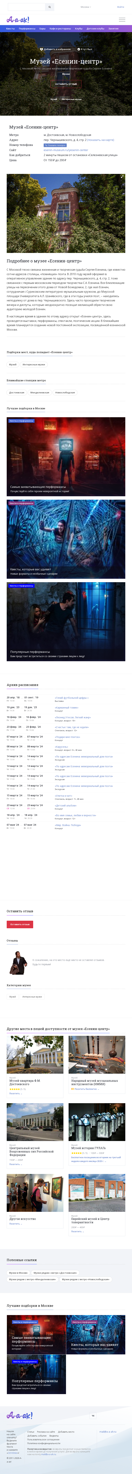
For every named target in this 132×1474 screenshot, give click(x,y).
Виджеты (54, 1435)
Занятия (113, 28)
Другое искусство (22, 1219)
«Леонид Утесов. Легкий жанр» (73, 717)
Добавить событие (37, 1435)
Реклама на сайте (46, 1431)
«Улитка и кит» (63, 795)
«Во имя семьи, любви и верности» (75, 815)
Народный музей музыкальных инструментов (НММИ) (94, 1082)
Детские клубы (95, 28)
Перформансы (27, 28)
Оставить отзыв (66, 84)
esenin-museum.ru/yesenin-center (66, 150)
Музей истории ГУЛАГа (88, 1148)
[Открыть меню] (122, 19)
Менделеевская (39, 392)
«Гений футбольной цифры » (72, 697)
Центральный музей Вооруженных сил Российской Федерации (31, 1151)
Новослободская (65, 392)
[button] (122, 176)
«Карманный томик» (66, 707)
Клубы (78, 28)
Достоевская (16, 392)
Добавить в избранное (57, 49)
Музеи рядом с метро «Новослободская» (85, 1279)
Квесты (10, 28)
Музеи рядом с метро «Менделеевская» (32, 1279)
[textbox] (26, 4)
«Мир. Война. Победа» (68, 825)
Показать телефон (56, 145)
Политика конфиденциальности (43, 1443)
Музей (54, 99)
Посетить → (15, 1093)
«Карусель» (61, 746)
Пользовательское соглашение (43, 1439)
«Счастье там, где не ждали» (72, 727)
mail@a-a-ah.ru (48, 1454)
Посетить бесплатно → (87, 1089)
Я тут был (86, 49)
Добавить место (66, 1431)
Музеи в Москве (18, 1272)
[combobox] (26, 7)
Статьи (30, 1431)
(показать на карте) (100, 140)
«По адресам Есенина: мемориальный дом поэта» (84, 756)
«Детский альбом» (65, 805)
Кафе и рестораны (60, 28)
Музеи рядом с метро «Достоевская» (55, 1272)
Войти (120, 6)
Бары (43, 28)
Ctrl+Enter (13, 1452)
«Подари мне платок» (67, 737)
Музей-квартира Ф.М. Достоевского (25, 1082)
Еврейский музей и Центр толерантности (90, 1220)
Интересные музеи (71, 99)
